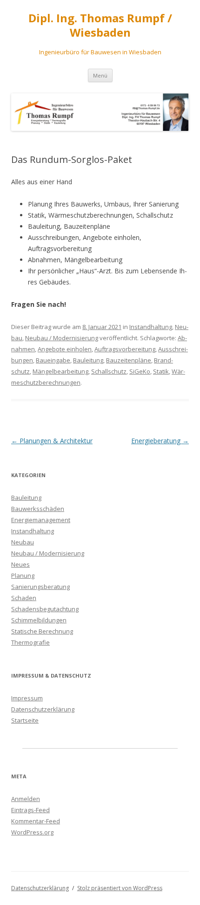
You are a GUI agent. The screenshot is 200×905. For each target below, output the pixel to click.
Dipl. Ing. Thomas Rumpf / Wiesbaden (100, 25)
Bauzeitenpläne (128, 360)
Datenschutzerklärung (42, 709)
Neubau (22, 542)
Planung (22, 575)
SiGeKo (139, 371)
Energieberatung (160, 440)
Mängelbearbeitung (60, 371)
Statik (161, 371)
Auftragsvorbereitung (124, 349)
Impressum (27, 698)
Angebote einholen (65, 349)
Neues (20, 564)
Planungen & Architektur (52, 440)
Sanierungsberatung (40, 586)
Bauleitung (88, 360)
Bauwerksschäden (37, 508)
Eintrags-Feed (30, 810)
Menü (100, 75)
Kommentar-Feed (35, 821)
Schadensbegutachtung (45, 609)
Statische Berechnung (42, 631)
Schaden (23, 598)
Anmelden (25, 799)
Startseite (25, 720)
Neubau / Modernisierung (61, 338)
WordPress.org (32, 832)
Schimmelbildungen (39, 620)
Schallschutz (109, 371)
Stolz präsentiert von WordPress (119, 888)
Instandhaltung (150, 327)
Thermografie (30, 642)
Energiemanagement (40, 520)
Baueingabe (53, 360)
